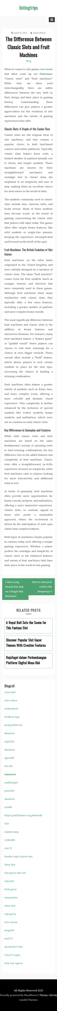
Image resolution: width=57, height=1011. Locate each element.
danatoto (9, 733)
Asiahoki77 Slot (13, 946)
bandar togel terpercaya (18, 856)
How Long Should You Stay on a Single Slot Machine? (14, 589)
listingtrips (28, 7)
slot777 (8, 938)
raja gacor (10, 913)
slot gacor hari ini (15, 872)
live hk (8, 766)
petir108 (9, 790)
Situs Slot (9, 864)
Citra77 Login (12, 955)
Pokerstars (46, 73)
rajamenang (11, 831)
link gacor (10, 889)
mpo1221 (9, 741)
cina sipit (10, 692)
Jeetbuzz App (12, 716)
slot (6, 823)
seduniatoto (11, 708)
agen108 (9, 757)
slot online (10, 700)
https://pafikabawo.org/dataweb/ (23, 815)
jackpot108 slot (13, 725)
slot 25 (8, 848)
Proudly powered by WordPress (18, 995)
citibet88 (9, 840)
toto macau (10, 922)
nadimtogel (11, 782)
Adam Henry (39, 33)
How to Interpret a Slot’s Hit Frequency (42, 587)
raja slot (9, 881)
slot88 (8, 807)
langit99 (9, 930)
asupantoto (11, 897)
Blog (28, 61)
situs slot (9, 905)
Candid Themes (28, 999)
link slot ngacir (13, 963)
